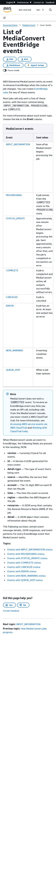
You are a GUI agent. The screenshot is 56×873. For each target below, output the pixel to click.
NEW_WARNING (14, 350)
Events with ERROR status (21, 571)
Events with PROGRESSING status (26, 553)
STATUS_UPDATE (15, 218)
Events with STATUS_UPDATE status (27, 558)
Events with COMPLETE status (24, 562)
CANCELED (12, 297)
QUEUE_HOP (13, 369)
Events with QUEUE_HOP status (25, 580)
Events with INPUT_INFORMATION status (30, 549)
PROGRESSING (14, 195)
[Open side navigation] (4, 17)
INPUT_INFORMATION (18, 144)
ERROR (10, 305)
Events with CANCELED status (23, 566)
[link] (45, 25)
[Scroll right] (43, 9)
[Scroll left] (16, 9)
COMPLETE (12, 270)
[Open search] (50, 10)
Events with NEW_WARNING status (26, 575)
